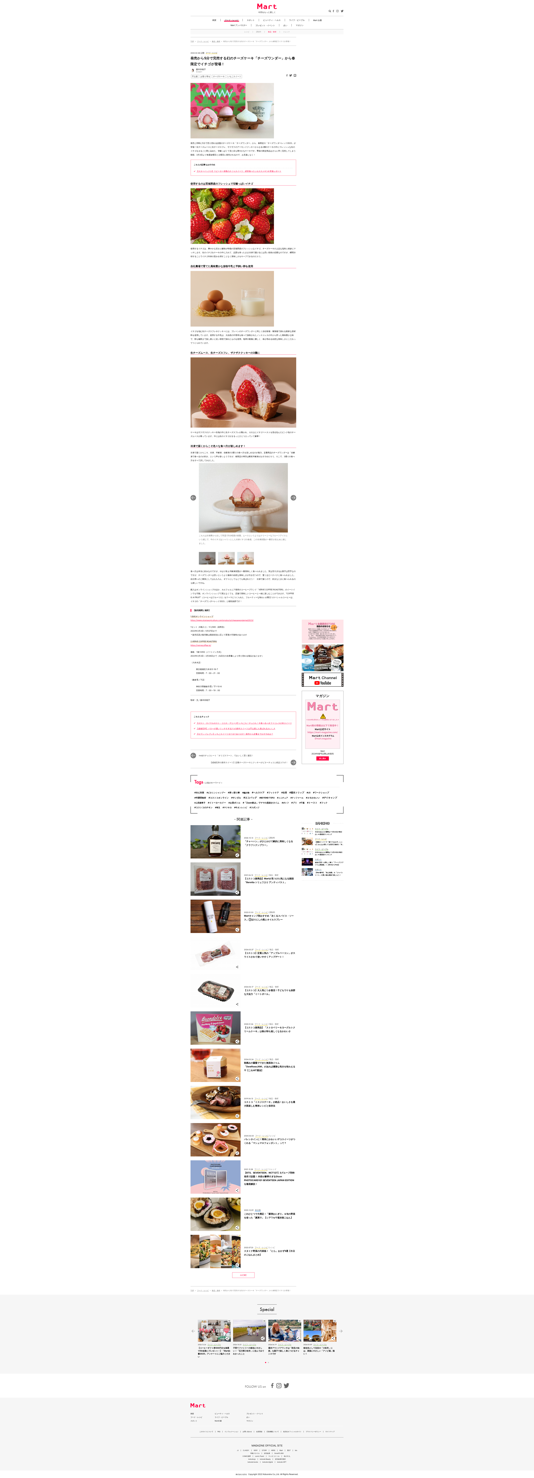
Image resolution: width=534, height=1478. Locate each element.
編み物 (246, 792)
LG (309, 792)
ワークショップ (321, 792)
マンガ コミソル (274, 1456)
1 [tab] (265, 1362)
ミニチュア (283, 798)
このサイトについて (206, 1431)
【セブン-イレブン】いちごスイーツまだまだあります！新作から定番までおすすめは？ (234, 734)
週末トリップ (297, 792)
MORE (243, 1275)
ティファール (297, 798)
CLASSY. (246, 1450)
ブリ (295, 802)
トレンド (286, 32)
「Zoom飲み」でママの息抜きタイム (261, 802)
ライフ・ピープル (297, 20)
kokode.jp (252, 1459)
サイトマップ (330, 1431)
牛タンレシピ (241, 807)
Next (293, 498)
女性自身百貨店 (280, 1459)
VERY (256, 1450)
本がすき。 (287, 1456)
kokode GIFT (281, 1462)
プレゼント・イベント (265, 25)
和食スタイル (255, 1453)
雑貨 (214, 20)
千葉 (303, 803)
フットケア (273, 792)
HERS (273, 1450)
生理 (285, 792)
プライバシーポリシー (313, 1431)
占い (285, 25)
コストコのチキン (204, 807)
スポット (251, 20)
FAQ (218, 1431)
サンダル (237, 797)
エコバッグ (251, 797)
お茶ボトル (235, 803)
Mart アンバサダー (239, 25)
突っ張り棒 (234, 792)
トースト (312, 802)
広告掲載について (273, 1431)
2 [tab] (268, 1362)
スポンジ (255, 807)
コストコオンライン (219, 797)
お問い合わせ (247, 1431)
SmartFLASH (279, 1453)
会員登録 (259, 1431)
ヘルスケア (258, 792)
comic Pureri (259, 1456)
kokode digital (267, 1462)
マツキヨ (228, 807)
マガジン (300, 25)
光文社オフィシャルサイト (292, 1431)
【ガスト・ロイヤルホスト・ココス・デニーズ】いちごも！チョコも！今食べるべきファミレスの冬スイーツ (244, 723)
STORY (264, 1450)
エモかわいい (313, 798)
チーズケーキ (219, 76)
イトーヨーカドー (217, 803)
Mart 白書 (317, 20)
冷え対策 (200, 792)
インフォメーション (231, 1431)
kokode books (253, 1462)
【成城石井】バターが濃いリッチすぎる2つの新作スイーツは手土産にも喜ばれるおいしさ (235, 728)
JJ (238, 1450)
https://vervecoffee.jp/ (201, 645)
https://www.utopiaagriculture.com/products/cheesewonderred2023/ (222, 620)
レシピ (246, 32)
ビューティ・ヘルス (272, 20)
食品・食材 (272, 32)
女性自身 (267, 1453)
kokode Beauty (265, 1459)
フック (324, 802)
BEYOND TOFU (268, 798)
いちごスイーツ (234, 76)
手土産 (195, 76)
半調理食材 (201, 798)
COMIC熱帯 (247, 1456)
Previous (193, 498)
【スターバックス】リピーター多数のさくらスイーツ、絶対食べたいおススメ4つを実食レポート (238, 171)
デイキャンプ (330, 797)
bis (296, 1450)
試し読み (322, 758)
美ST (289, 1450)
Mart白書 (218, 1421)
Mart (281, 1450)
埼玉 (218, 807)
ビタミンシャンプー (216, 792)
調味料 (258, 32)
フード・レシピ (231, 20)
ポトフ (286, 803)
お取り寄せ (205, 76)
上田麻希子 (200, 803)
